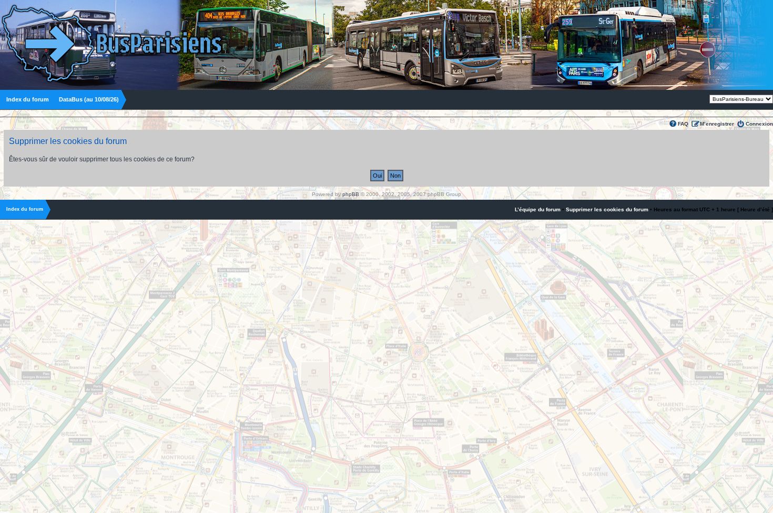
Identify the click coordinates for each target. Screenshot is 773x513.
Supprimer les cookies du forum (607, 209)
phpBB (350, 194)
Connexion (759, 124)
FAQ (683, 124)
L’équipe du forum (538, 209)
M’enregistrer (717, 124)
